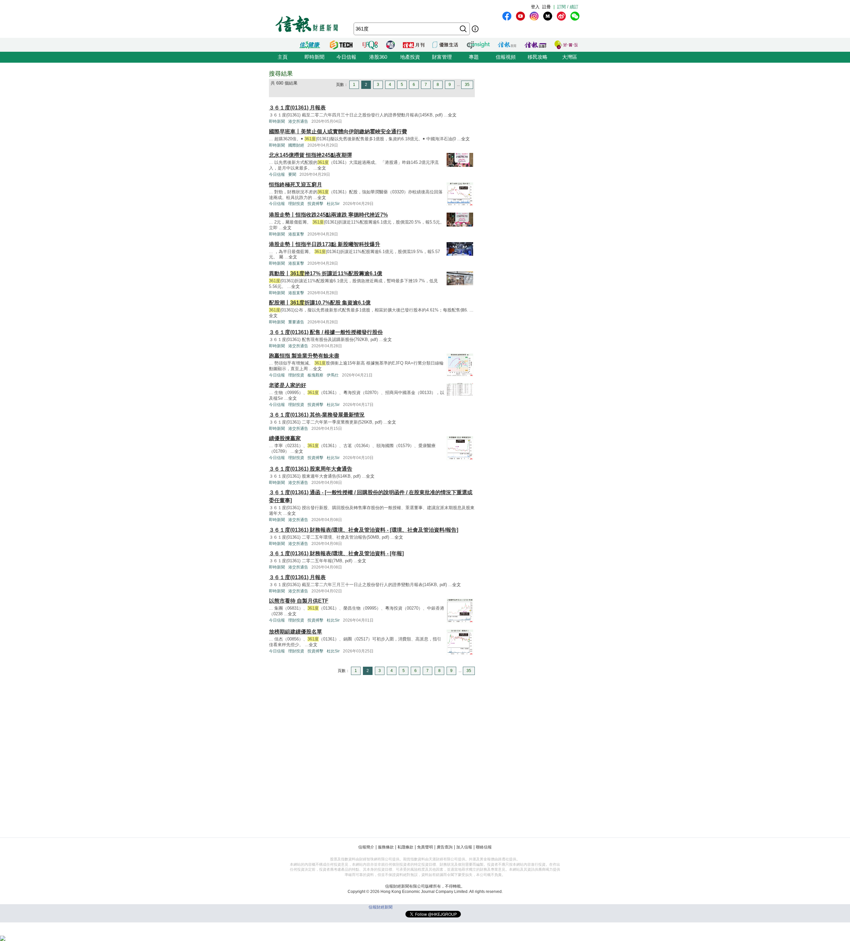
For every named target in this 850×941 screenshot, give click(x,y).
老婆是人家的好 (287, 385)
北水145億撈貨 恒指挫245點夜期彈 (310, 155)
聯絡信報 (484, 847)
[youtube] (520, 16)
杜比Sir (333, 203)
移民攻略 (538, 57)
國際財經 (296, 145)
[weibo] (561, 16)
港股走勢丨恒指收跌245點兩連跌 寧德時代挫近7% (328, 215)
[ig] (534, 16)
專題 (474, 57)
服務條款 (386, 847)
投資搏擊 (315, 203)
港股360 (378, 57)
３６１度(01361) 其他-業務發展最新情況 (317, 415)
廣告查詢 (445, 847)
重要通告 (296, 322)
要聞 (292, 174)
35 (467, 84)
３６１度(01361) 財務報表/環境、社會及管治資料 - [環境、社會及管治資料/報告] (363, 530)
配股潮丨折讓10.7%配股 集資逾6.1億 (320, 302)
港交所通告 (298, 121)
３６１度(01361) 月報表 (297, 107)
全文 (452, 114)
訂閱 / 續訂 (567, 6)
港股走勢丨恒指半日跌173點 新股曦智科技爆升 (324, 244)
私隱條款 (405, 847)
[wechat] (574, 16)
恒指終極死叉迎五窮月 (295, 184)
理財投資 (296, 203)
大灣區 (569, 57)
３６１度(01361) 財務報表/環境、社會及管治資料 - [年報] (336, 553)
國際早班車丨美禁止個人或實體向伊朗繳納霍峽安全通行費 (338, 131)
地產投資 (410, 57)
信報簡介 (366, 847)
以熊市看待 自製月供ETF (298, 601)
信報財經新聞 (380, 907)
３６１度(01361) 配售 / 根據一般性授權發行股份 (326, 332)
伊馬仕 (333, 375)
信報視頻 (506, 57)
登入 (535, 6)
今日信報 (346, 57)
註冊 (546, 6)
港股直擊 (296, 234)
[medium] (547, 16)
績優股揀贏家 (285, 438)
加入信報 (464, 847)
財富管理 (442, 57)
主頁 (283, 57)
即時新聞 (314, 57)
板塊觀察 (315, 375)
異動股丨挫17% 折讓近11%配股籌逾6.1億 (325, 273)
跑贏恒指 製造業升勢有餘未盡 (304, 356)
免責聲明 (425, 847)
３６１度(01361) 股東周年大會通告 (310, 469)
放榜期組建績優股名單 (295, 632)
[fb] (506, 16)
